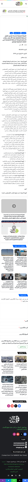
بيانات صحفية (17, 33)
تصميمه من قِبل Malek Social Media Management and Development (13, 464)
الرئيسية (24, 33)
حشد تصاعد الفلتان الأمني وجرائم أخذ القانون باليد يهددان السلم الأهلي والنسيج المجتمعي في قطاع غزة (21, 285)
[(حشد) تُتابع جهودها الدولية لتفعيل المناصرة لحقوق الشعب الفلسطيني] (21, 359)
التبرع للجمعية (14, 471)
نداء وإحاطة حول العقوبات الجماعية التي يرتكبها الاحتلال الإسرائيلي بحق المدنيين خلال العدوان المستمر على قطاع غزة (21, 390)
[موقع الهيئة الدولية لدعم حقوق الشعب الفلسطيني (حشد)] (18, 3)
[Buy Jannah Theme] (14, 11)
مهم (11, 33)
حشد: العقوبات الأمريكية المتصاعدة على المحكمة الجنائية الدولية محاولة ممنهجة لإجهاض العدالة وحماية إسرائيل (7, 285)
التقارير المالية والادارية (11, 469)
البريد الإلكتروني (23, 327)
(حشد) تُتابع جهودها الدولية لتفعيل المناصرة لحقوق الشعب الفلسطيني (21, 366)
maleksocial (17, 466)
